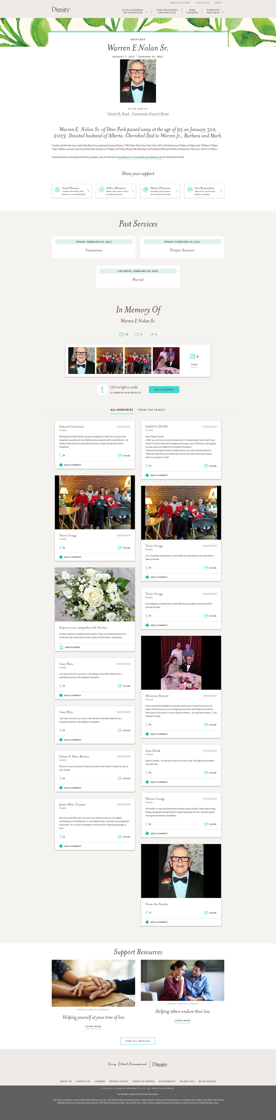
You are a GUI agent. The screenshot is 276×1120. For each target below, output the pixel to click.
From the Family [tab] (151, 409)
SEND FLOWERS (72, 647)
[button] (135, 11)
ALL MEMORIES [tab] (122, 409)
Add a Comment (72, 465)
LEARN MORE (93, 1026)
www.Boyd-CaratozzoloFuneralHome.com (140, 157)
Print (218, 3)
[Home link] (61, 10)
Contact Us (202, 3)
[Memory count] (121, 334)
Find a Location (180, 3)
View (194, 364)
